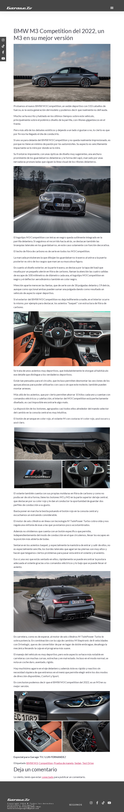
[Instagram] (3, 40)
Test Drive (88, 763)
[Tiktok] (3, 46)
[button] (111, 7)
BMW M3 (32, 763)
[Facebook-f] (3, 52)
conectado (47, 776)
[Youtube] (3, 58)
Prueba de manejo (64, 763)
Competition (46, 763)
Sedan (78, 763)
